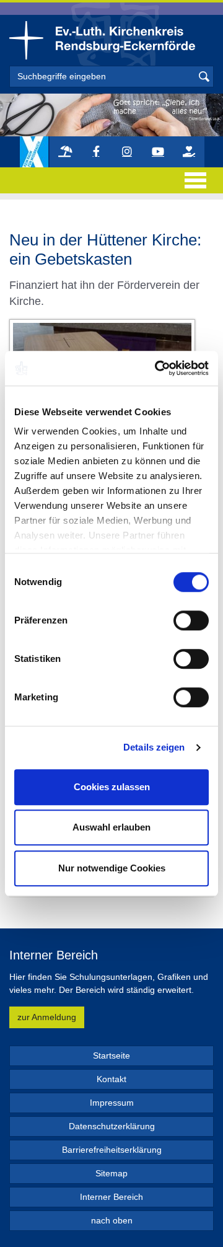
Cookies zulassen (112, 787)
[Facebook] (96, 151)
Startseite (111, 1055)
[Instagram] (127, 151)
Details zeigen (154, 747)
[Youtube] (157, 151)
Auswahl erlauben (111, 827)
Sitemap (111, 1173)
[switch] (191, 620)
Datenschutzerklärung (112, 1126)
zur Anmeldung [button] (46, 1017)
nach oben (112, 1220)
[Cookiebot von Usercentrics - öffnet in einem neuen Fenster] (157, 368)
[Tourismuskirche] (65, 151)
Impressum (112, 1103)
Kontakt (111, 1079)
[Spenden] (188, 151)
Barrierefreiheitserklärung (112, 1150)
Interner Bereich (111, 1197)
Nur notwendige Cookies (111, 868)
